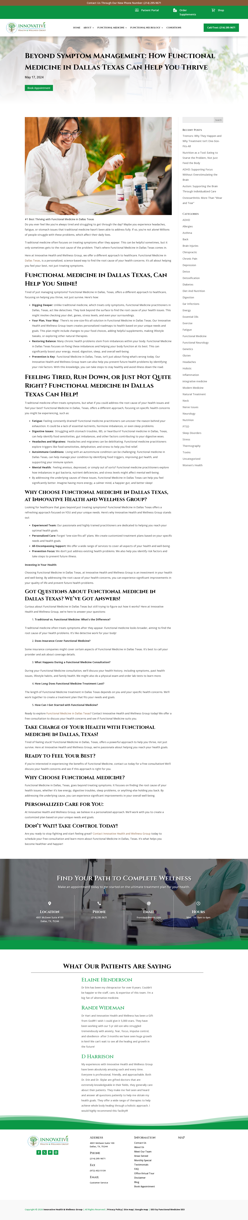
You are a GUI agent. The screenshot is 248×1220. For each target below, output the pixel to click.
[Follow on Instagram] (56, 1152)
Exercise (187, 323)
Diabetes (188, 284)
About (87, 27)
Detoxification (191, 278)
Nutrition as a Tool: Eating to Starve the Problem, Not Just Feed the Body (200, 158)
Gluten (187, 355)
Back (185, 239)
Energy (187, 310)
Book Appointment (38, 88)
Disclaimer (140, 1177)
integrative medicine (195, 381)
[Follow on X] (44, 1152)
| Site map (127, 1209)
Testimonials (141, 1164)
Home (76, 27)
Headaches (189, 362)
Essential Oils (190, 316)
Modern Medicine (193, 387)
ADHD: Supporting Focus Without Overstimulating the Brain (200, 174)
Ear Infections (191, 304)
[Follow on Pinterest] (50, 1152)
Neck (186, 400)
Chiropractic (190, 252)
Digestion (188, 297)
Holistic (187, 368)
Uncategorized (191, 458)
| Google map (140, 1209)
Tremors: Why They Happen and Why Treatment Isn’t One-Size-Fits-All (202, 141)
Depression (189, 265)
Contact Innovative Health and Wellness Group (122, 833)
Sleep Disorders (192, 433)
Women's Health (193, 465)
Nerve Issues (190, 407)
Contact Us (140, 1142)
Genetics (188, 349)
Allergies (188, 226)
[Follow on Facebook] (38, 1152)
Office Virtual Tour (144, 1173)
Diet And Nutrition (194, 291)
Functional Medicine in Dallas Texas (68, 713)
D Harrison (97, 1056)
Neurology (189, 413)
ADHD (186, 220)
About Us (139, 1147)
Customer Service (99, 1182)
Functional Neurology (145, 27)
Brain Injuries (190, 245)
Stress (186, 439)
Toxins (187, 452)
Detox (186, 271)
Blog (136, 1182)
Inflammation (191, 375)
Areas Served (141, 1155)
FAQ (136, 1169)
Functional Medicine (110, 27)
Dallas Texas (32, 260)
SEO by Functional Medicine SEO (168, 1209)
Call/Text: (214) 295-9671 (221, 27)
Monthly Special (142, 1160)
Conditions (173, 27)
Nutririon (188, 420)
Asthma (187, 233)
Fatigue (187, 329)
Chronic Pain (190, 258)
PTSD (186, 426)
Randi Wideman (102, 1007)
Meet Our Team (143, 1151)
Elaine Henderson (106, 979)
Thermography (191, 446)
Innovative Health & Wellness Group (63, 1209)
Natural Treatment (194, 394)
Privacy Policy (114, 1209)
